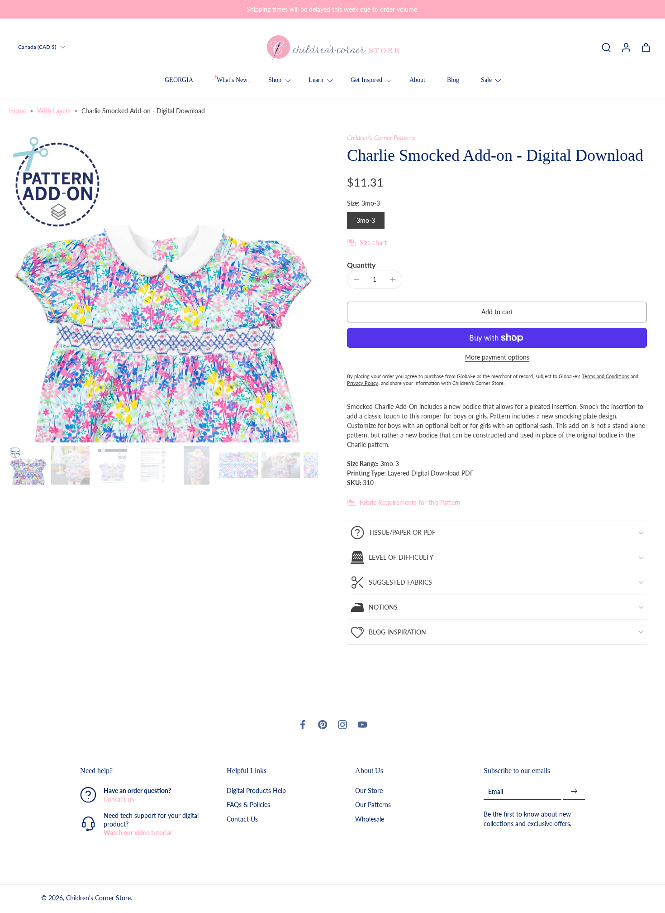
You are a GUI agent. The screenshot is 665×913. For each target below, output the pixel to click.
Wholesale (369, 818)
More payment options (497, 357)
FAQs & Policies (248, 804)
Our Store (369, 790)
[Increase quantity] (393, 279)
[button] (497, 312)
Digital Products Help (256, 790)
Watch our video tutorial (137, 832)
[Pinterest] (322, 725)
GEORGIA (179, 80)
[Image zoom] (163, 287)
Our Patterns (373, 804)
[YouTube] (362, 725)
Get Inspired (366, 80)
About (417, 80)
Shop (274, 80)
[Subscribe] (574, 791)
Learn (316, 80)
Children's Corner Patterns (381, 137)
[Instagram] (342, 725)
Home (17, 111)
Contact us (119, 799)
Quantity (361, 264)
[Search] (606, 47)
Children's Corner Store (98, 898)
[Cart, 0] (646, 47)
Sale (486, 80)
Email (495, 791)
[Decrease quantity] (356, 279)
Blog (453, 80)
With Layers (54, 111)
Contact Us (242, 818)
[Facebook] (303, 725)
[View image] (28, 465)
